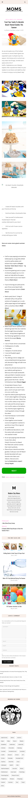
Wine (2, 785)
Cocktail (3, 751)
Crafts (2, 754)
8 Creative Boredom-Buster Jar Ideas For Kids (11, 677)
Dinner (17, 754)
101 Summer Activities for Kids (14, 606)
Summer (22, 477)
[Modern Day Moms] (14, 9)
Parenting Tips (4, 775)
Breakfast (3, 744)
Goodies (18, 477)
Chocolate (11, 748)
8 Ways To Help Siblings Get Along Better (9, 686)
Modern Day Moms (10, 30)
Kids (17, 765)
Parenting (21, 772)
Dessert (10, 754)
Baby (8, 741)
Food (18, 761)
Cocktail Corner (12, 751)
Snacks (3, 782)
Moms (21, 768)
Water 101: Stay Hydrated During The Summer (14, 578)
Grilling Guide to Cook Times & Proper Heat (14, 553)
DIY (15, 19)
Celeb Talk (20, 744)
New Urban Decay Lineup (9, 523)
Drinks (3, 758)
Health (11, 765)
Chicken (3, 748)
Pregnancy (4, 778)
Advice (12, 737)
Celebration (12, 477)
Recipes (12, 778)
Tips (17, 782)
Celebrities (12, 744)
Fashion (3, 761)
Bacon (14, 741)
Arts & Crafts (10, 19)
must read (13, 772)
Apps (2, 741)
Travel (23, 782)
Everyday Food (19, 758)
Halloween (3, 765)
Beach (7, 477)
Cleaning (19, 748)
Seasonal (19, 19)
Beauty (21, 741)
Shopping (19, 778)
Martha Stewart (5, 768)
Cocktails (22, 751)
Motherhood (4, 772)
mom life (14, 768)
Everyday (10, 758)
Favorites (11, 761)
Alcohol (19, 737)
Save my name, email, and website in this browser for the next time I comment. (14, 656)
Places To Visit (15, 775)
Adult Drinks (4, 737)
